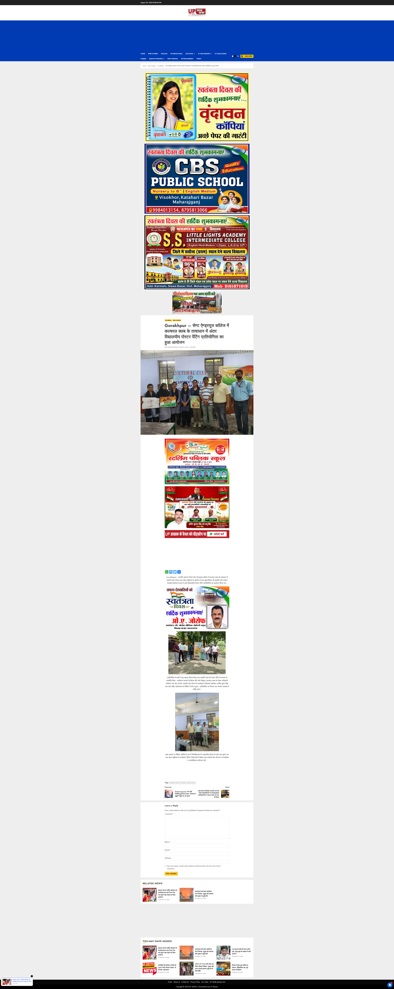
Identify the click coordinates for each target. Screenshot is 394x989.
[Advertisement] (197, 35)
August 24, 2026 (164, 899)
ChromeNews (203, 987)
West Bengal (172, 59)
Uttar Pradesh (204, 54)
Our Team (205, 982)
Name (168, 842)
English (164, 54)
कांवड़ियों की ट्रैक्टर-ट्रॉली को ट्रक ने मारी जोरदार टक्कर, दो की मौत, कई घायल (150, 969)
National (189, 54)
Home (143, 54)
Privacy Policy (195, 982)
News (193, 783)
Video (199, 59)
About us (177, 982)
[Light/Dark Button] (234, 56)
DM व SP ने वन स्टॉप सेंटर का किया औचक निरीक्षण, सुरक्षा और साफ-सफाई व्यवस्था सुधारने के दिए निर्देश (187, 969)
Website (168, 858)
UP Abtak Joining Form (217, 982)
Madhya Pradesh (156, 59)
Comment (169, 814)
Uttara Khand (220, 54)
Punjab (143, 59)
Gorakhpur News (185, 783)
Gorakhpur (168, 320)
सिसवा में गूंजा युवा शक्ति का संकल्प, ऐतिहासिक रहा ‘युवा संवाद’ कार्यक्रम (223, 969)
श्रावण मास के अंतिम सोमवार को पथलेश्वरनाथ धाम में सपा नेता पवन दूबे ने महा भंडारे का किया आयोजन (150, 895)
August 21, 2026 (201, 898)
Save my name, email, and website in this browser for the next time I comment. (194, 867)
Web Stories (153, 54)
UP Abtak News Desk (171, 347)
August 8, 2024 (184, 347)
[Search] (238, 56)
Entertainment (187, 59)
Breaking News (174, 783)
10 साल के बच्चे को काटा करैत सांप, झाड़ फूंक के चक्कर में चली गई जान (223, 953)
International (177, 54)
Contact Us (185, 982)
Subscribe (248, 56)
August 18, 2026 (201, 973)
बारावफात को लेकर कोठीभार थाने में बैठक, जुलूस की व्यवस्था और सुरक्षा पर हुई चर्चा (187, 895)
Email (167, 850)
